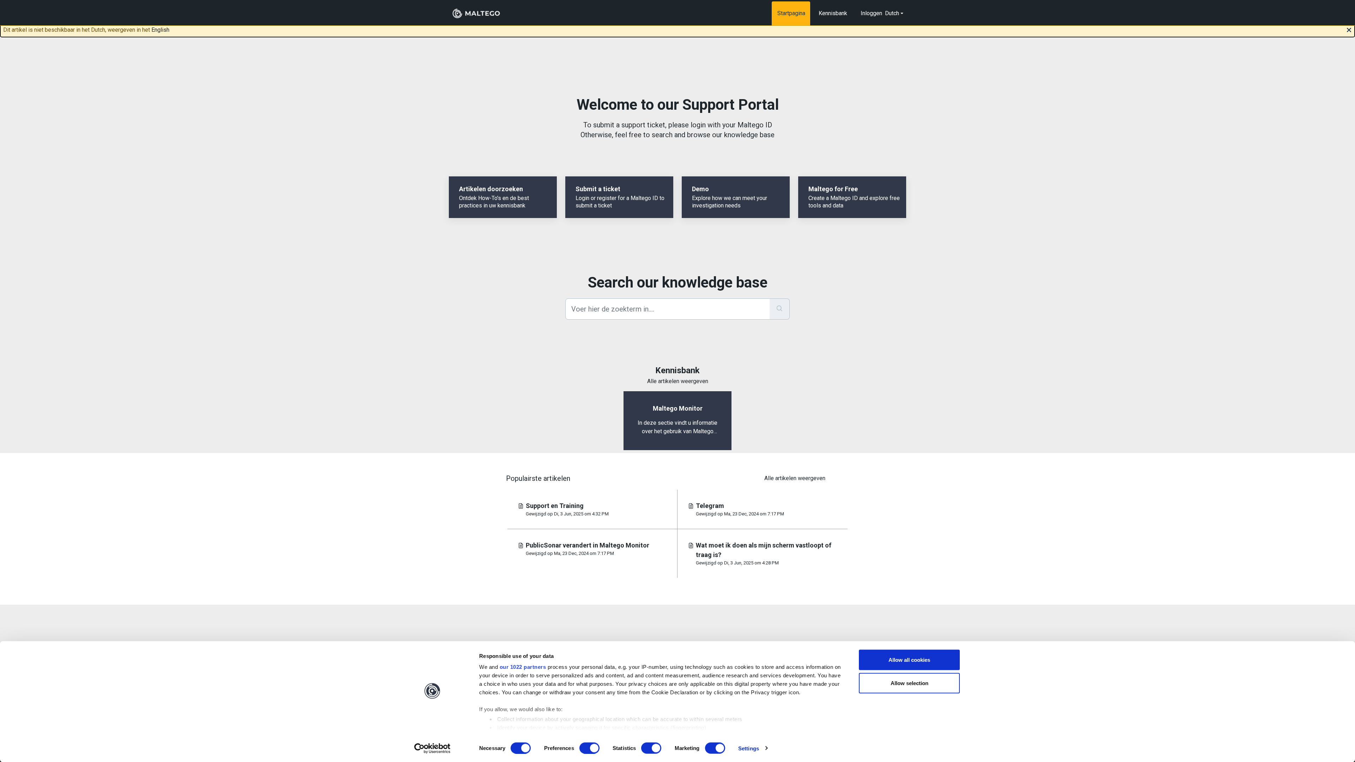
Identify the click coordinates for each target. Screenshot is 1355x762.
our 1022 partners (523, 667)
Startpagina (791, 13)
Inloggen (871, 13)
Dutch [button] (892, 13)
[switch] (589, 748)
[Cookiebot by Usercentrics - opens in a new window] (432, 748)
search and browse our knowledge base (713, 135)
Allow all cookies (909, 660)
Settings (748, 748)
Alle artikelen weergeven (677, 381)
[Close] (1349, 29)
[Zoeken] (780, 309)
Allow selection (909, 683)
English (160, 29)
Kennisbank (833, 13)
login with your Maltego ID (731, 125)
